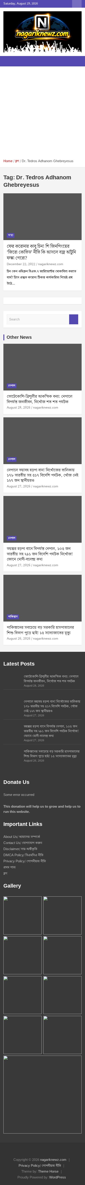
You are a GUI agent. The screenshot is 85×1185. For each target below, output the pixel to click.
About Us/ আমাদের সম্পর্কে (21, 837)
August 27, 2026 (18, 486)
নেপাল (11, 385)
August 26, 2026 (18, 638)
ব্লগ (5, 873)
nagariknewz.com (50, 264)
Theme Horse (48, 1171)
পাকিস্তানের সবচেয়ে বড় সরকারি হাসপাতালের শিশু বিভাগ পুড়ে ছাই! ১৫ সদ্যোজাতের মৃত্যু (40, 630)
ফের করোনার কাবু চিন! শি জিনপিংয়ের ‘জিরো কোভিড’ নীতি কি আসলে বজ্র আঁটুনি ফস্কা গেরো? (41, 252)
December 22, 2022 (21, 264)
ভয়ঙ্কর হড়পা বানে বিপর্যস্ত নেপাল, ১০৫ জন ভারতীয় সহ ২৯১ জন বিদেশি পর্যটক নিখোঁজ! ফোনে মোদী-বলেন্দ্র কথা (40, 554)
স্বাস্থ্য (10, 235)
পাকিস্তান (13, 617)
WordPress (57, 1177)
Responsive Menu (77, 4)
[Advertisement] (42, 114)
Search (73, 319)
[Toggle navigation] (9, 61)
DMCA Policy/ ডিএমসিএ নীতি (23, 855)
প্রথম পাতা (9, 867)
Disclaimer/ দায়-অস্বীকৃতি (20, 849)
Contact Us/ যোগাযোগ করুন (22, 843)
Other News (19, 337)
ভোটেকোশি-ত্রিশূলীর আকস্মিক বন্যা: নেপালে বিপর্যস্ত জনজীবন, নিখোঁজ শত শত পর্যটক (39, 399)
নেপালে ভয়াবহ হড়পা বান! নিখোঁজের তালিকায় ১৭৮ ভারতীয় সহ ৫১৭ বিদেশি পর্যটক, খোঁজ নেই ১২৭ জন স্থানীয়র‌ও (42, 475)
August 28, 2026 (18, 407)
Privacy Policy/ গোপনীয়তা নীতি (24, 861)
